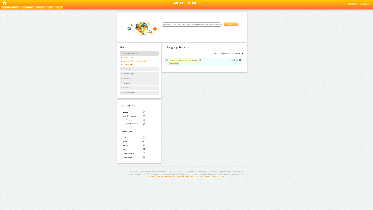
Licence (126, 88)
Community (27, 7)
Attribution (126, 58)
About (59, 7)
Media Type (127, 78)
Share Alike (127, 65)
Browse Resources (10, 7)
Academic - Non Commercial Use (135, 61)
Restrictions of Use (130, 53)
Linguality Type (129, 93)
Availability (127, 83)
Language (126, 69)
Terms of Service (218, 177)
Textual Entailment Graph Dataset (183, 60)
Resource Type (128, 74)
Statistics (40, 7)
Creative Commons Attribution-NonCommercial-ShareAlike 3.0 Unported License (179, 177)
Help (50, 7)
